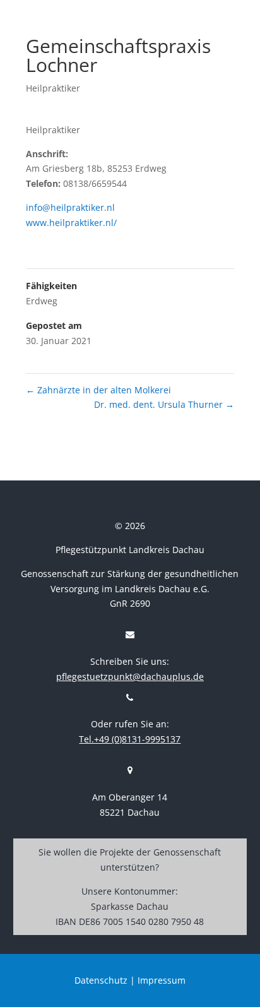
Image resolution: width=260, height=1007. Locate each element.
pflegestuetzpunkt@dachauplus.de (130, 676)
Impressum (162, 980)
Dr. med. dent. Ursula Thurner (164, 404)
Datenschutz (100, 980)
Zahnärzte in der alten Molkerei (98, 390)
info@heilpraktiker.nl (70, 207)
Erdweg (41, 301)
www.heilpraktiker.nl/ (71, 223)
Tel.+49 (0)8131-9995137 (129, 739)
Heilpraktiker (53, 88)
